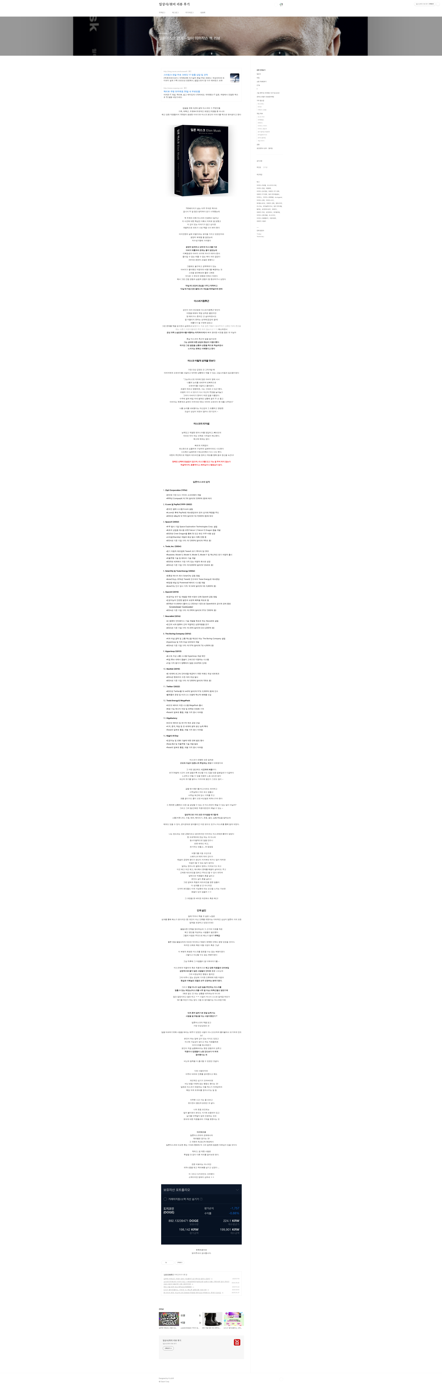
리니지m (259, 206)
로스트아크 (272, 215)
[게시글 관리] (171, 1262)
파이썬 (260, 107)
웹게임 (258, 209)
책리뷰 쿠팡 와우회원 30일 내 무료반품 (182, 91)
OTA (258, 85)
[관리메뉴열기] (438, 4)
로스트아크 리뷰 (271, 185)
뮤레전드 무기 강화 (273, 191)
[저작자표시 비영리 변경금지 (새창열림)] (187, 1263)
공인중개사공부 (266, 209)
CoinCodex (187, 607)
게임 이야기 (261, 141)
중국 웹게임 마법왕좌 (264, 132)
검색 (276, 4)
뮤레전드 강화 (270, 203)
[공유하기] (168, 1262)
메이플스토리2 (261, 203)
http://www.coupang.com (173, 88)
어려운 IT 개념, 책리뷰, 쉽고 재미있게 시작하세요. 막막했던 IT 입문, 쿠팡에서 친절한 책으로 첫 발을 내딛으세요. (201, 95)
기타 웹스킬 (260, 100)
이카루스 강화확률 (268, 197)
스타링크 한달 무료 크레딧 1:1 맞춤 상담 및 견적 (186, 75)
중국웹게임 (276, 212)
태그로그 (175, 13)
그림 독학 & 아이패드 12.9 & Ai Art (268, 93)
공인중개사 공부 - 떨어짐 (265, 148)
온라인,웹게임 (262, 138)
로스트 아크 (261, 117)
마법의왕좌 (273, 218)
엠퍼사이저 (279, 203)
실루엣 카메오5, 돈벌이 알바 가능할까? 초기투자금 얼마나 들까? (187, 1279)
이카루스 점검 (261, 188)
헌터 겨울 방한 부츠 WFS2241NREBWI (178, 1287)
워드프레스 (261, 104)
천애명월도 (261, 120)
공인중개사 (269, 212)
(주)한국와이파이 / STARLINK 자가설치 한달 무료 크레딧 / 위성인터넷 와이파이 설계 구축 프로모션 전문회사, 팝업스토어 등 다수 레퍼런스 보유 (194, 79)
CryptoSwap (175, 607)
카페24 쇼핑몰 (262, 110)
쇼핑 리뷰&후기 (169, 1275)
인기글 (265, 167)
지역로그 (162, 13)
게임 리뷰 (260, 113)
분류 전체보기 (261, 70)
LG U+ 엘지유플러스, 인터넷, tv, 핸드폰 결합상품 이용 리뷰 (185, 1290)
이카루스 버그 (270, 200)
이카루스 (259, 197)
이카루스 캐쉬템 (261, 185)
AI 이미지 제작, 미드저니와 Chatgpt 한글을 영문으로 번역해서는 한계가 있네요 (192, 1293)
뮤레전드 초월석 (261, 221)
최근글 (259, 167)
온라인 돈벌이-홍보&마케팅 (265, 97)
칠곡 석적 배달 (278, 206)
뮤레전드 (260, 123)
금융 (258, 144)
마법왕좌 (268, 188)
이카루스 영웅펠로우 (262, 218)
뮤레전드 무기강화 (262, 194)
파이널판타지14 (262, 135)
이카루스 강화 (261, 200)
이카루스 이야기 (262, 126)
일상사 (259, 74)
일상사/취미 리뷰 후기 (174, 4)
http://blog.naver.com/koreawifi (175, 71)
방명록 (203, 13)
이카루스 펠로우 (262, 129)
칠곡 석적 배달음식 (273, 194)
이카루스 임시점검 (262, 191)
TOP (281, 1379)
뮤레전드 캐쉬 (261, 212)
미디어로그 (190, 13)
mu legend (278, 197)
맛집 (258, 78)
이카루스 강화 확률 (262, 215)
